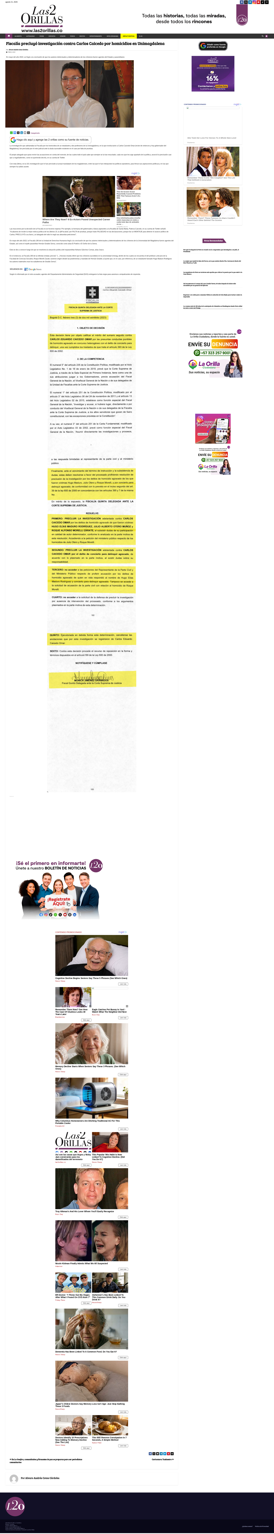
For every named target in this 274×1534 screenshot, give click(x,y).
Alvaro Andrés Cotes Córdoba (18, 49)
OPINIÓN (62, 36)
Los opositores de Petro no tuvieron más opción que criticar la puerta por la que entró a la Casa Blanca (212, 273)
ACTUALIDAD (30, 36)
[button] (263, 36)
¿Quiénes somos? (247, 1526)
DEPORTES (52, 36)
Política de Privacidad (262, 1526)
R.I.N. (141, 36)
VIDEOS (72, 36)
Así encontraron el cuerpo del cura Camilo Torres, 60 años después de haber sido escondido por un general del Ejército (209, 284)
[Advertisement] (92, 840)
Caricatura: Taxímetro (162, 1459)
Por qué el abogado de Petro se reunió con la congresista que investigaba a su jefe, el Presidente (211, 250)
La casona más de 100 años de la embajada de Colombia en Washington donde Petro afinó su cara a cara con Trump (212, 307)
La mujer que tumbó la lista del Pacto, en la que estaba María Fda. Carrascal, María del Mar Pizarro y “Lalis (212, 262)
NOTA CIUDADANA (112, 36)
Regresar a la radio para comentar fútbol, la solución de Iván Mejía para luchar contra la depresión (212, 296)
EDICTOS (82, 36)
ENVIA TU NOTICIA (128, 36)
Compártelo (35, 133)
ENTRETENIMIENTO (96, 36)
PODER (41, 36)
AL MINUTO (18, 36)
